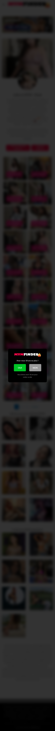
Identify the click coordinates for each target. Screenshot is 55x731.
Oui (20, 367)
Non (35, 367)
